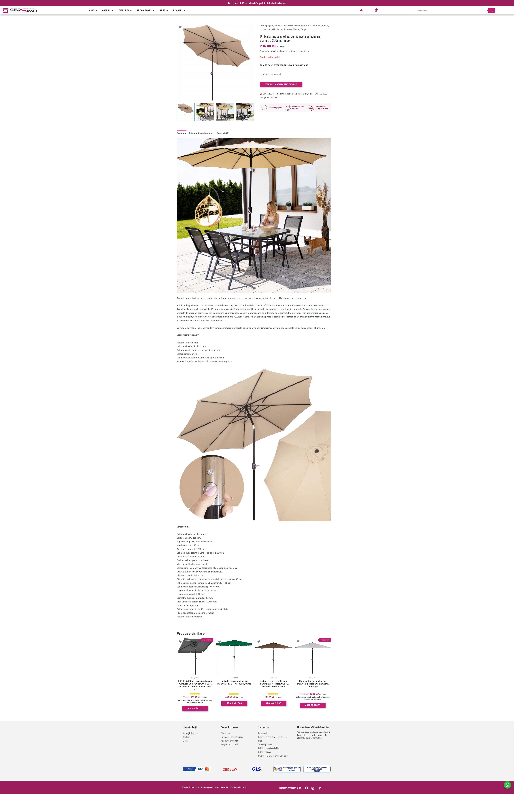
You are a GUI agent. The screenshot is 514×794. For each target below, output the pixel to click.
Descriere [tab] (181, 133)
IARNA (162, 10)
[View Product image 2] (205, 112)
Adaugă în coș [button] (195, 708)
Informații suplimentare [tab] (201, 133)
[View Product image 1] (185, 112)
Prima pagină (266, 25)
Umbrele (299, 25)
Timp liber (124, 10)
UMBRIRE (288, 25)
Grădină (106, 10)
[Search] (491, 10)
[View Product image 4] (245, 112)
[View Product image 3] (225, 112)
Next (253, 112)
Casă (91, 10)
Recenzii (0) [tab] (223, 133)
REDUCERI (177, 10)
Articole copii (144, 10)
